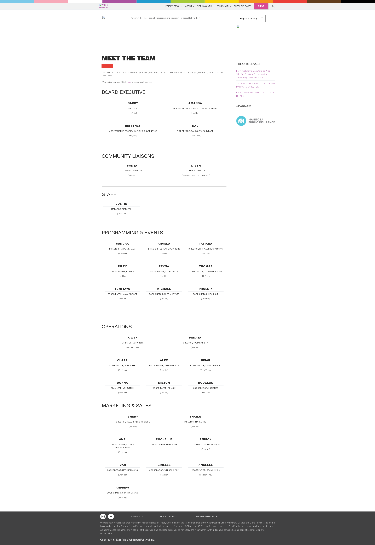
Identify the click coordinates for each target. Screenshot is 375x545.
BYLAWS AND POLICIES (207, 516)
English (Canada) (248, 18)
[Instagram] (103, 516)
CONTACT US (136, 516)
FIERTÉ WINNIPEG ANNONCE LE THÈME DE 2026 (255, 94)
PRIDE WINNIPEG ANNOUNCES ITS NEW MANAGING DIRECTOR (255, 85)
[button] (240, 121)
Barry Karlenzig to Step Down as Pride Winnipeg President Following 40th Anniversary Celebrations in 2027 (253, 74)
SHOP (261, 6)
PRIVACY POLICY (168, 516)
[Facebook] (111, 516)
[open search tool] (273, 6)
